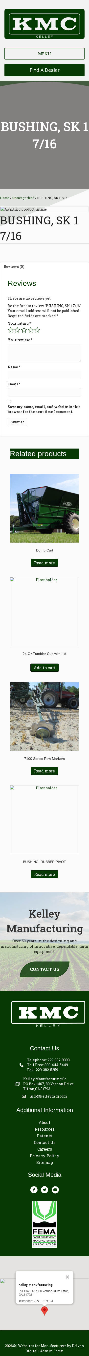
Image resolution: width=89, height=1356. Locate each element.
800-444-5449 (56, 1064)
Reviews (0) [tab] (14, 266)
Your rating (19, 323)
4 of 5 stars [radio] (31, 330)
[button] (44, 1310)
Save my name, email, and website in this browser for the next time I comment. (44, 409)
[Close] (67, 1277)
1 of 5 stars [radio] (11, 330)
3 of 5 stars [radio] (24, 330)
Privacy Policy (44, 1155)
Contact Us (44, 1142)
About (44, 1122)
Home (4, 198)
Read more (44, 562)
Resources (44, 1129)
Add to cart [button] (45, 667)
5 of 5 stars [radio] (37, 330)
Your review (20, 339)
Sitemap (44, 1162)
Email (14, 384)
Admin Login (52, 1351)
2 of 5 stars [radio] (17, 330)
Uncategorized (23, 198)
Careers (44, 1149)
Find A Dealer (45, 70)
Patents (44, 1135)
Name (14, 367)
